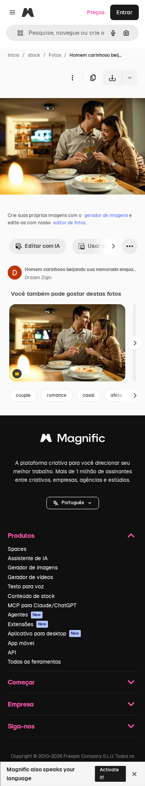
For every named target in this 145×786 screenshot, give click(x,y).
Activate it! (109, 773)
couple (23, 395)
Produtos (21, 535)
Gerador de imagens (33, 567)
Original (49, 103)
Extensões (27, 624)
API (12, 652)
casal (88, 395)
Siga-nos (21, 726)
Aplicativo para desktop (43, 633)
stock (34, 55)
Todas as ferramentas (34, 661)
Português (72, 503)
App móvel (21, 643)
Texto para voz (26, 586)
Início (13, 55)
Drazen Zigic (38, 277)
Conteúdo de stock (31, 596)
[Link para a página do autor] (15, 274)
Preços (96, 12)
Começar (21, 682)
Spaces (17, 548)
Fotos (55, 55)
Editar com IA (42, 245)
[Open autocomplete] (17, 33)
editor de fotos (69, 223)
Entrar (124, 12)
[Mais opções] (72, 77)
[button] (72, 503)
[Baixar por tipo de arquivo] (129, 77)
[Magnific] (72, 440)
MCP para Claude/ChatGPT (42, 605)
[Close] (134, 774)
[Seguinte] (113, 246)
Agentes (24, 614)
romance (57, 395)
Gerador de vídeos (30, 577)
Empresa (21, 704)
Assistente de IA (28, 558)
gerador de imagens (106, 215)
